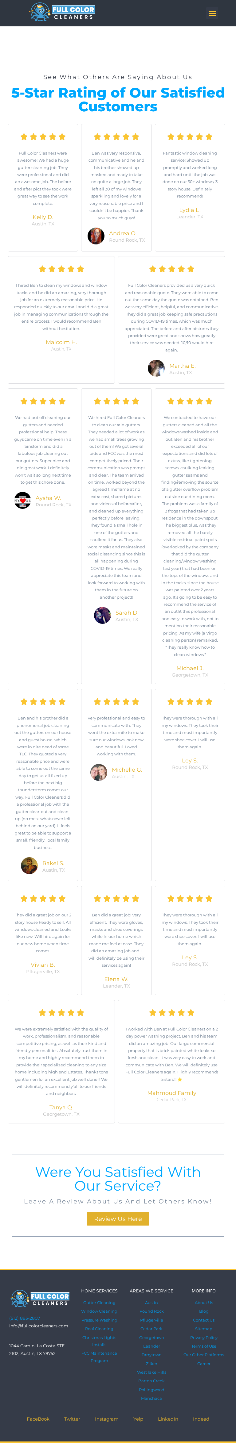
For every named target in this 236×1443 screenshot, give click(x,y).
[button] (212, 13)
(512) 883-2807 (24, 1318)
